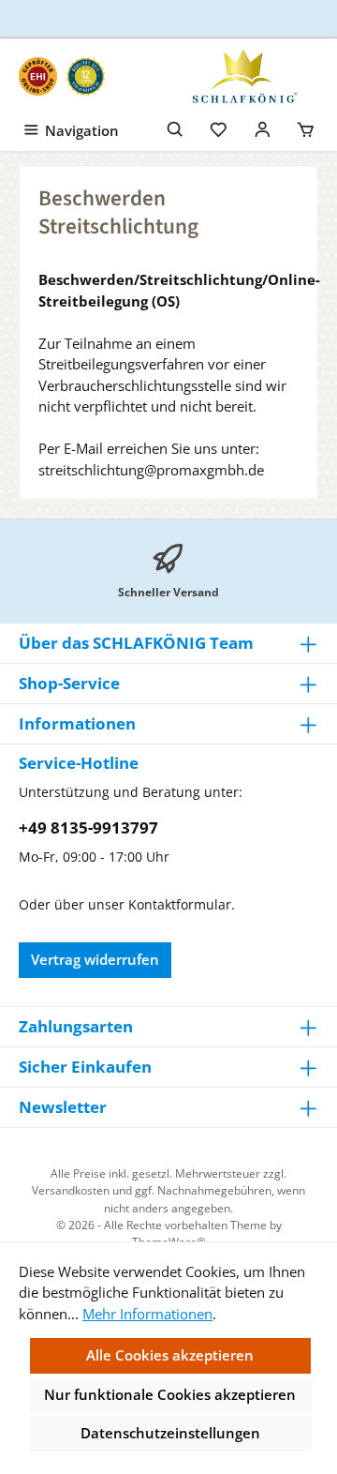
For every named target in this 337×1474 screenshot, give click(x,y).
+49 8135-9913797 (88, 827)
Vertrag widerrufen (95, 959)
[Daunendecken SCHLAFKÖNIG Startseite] (243, 76)
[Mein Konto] (263, 127)
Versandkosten (71, 1190)
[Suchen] (176, 127)
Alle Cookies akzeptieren (170, 1355)
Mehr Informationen (147, 1313)
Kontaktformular (179, 904)
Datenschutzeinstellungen (170, 1432)
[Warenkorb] (306, 127)
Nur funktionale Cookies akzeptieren (170, 1394)
